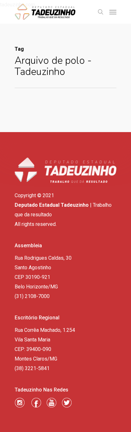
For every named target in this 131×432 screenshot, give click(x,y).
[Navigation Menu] (112, 12)
